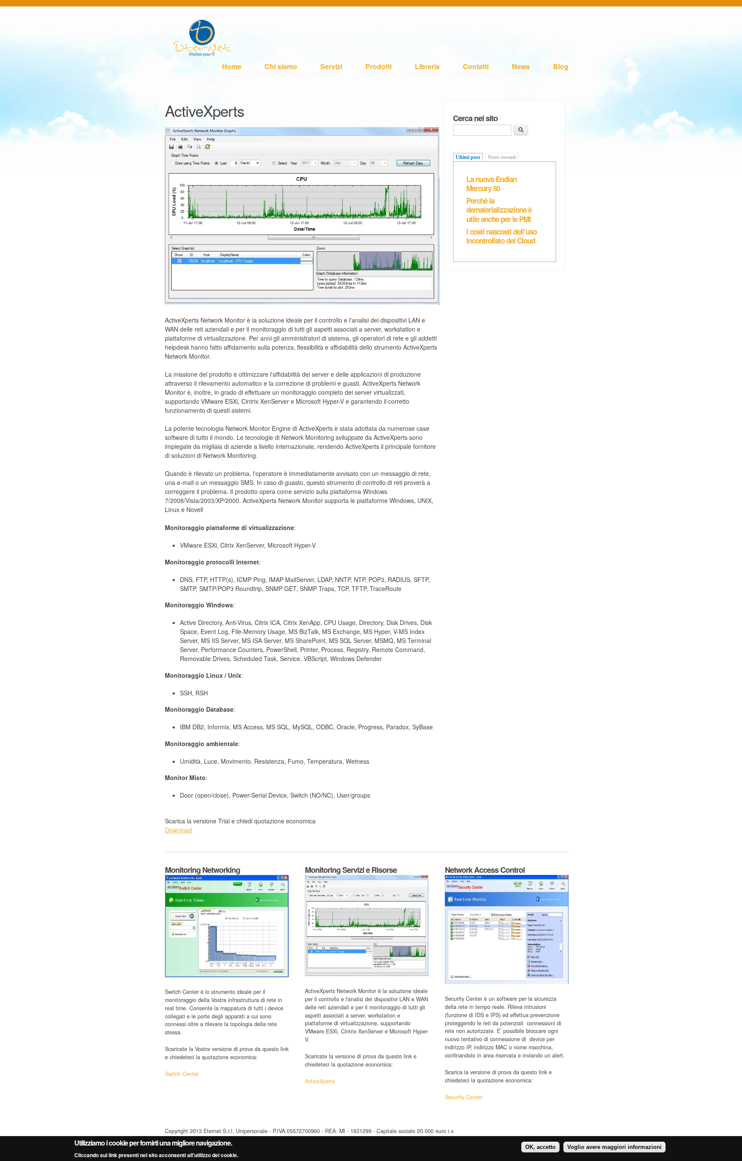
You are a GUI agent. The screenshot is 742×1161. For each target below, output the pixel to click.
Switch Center (182, 1074)
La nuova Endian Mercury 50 (491, 183)
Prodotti (378, 66)
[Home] (202, 39)
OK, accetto (540, 1147)
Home (231, 66)
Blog (561, 66)
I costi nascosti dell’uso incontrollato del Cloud (501, 236)
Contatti (476, 66)
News (521, 66)
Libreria (427, 66)
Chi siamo (281, 66)
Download (178, 830)
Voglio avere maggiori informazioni (614, 1147)
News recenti (502, 157)
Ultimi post (468, 157)
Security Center (463, 1097)
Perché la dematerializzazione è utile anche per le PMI (499, 209)
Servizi (331, 66)
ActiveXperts (320, 1081)
